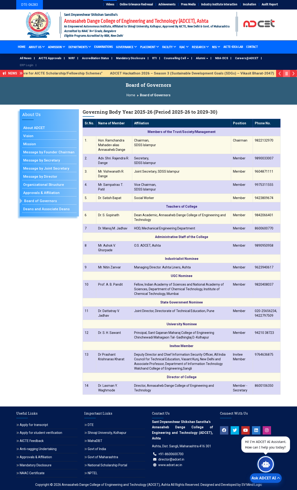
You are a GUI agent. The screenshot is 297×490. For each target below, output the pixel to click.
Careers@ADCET (246, 58)
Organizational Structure (43, 185)
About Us (35, 47)
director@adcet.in (171, 459)
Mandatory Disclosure (130, 58)
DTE (91, 425)
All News (26, 58)
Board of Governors (40, 201)
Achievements (166, 4)
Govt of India (97, 449)
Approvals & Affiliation (41, 193)
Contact (252, 46)
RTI (154, 58)
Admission (55, 47)
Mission (29, 144)
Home (22, 46)
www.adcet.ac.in (170, 465)
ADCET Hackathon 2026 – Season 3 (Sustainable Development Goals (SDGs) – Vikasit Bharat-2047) (183, 73)
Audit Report (270, 4)
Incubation (249, 4)
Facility (167, 47)
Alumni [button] (201, 58)
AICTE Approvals (50, 58)
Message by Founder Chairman (48, 152)
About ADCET (34, 128)
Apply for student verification (41, 433)
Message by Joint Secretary (46, 168)
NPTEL (92, 473)
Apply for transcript (34, 425)
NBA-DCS (221, 58)
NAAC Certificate (32, 473)
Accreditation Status (95, 58)
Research (198, 47)
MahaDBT (95, 441)
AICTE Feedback (32, 441)
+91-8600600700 (171, 454)
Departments (77, 47)
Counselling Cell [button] (175, 58)
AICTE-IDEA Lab (233, 46)
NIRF (71, 58)
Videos (110, 4)
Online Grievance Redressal (136, 4)
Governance (124, 47)
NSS (214, 47)
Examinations (103, 46)
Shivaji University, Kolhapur (107, 433)
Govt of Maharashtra (103, 457)
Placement (147, 47)
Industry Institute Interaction (219, 4)
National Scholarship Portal (107, 465)
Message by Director (40, 176)
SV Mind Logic (252, 485)
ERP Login (26, 65)
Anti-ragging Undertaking (38, 449)
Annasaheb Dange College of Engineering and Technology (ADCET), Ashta (116, 485)
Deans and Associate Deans (46, 209)
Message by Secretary (41, 160)
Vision (28, 136)
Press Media (188, 4)
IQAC (182, 47)
